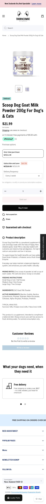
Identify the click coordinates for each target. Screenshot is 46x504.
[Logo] (23, 16)
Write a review (23, 348)
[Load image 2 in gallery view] (27, 89)
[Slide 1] (21, 404)
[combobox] (23, 28)
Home (4, 35)
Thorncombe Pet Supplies (19, 492)
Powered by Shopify (34, 492)
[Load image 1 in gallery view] (18, 89)
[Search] (4, 28)
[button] (42, 16)
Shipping (5, 130)
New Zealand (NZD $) (13, 482)
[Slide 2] (25, 404)
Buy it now (23, 208)
